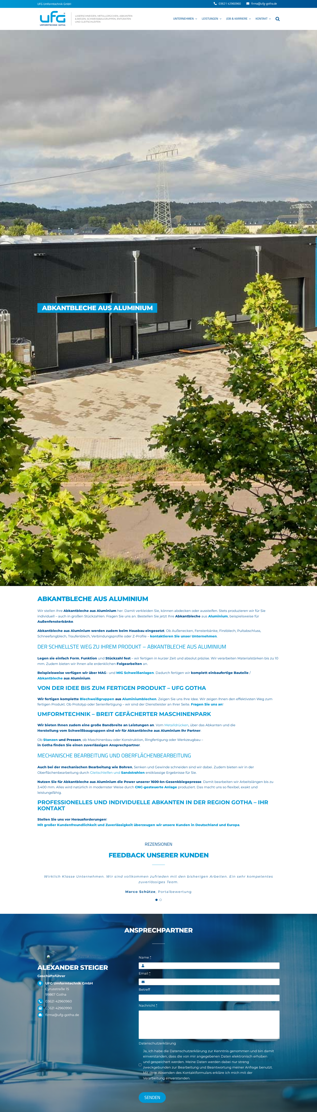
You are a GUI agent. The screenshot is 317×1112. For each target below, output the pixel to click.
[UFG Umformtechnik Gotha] (85, 19)
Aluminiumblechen (139, 699)
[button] (278, 19)
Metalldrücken (176, 725)
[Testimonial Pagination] (156, 900)
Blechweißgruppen (97, 699)
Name (145, 957)
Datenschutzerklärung (157, 1043)
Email (144, 973)
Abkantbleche (50, 678)
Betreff (144, 990)
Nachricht (148, 1006)
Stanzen (50, 740)
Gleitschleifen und (117, 773)
